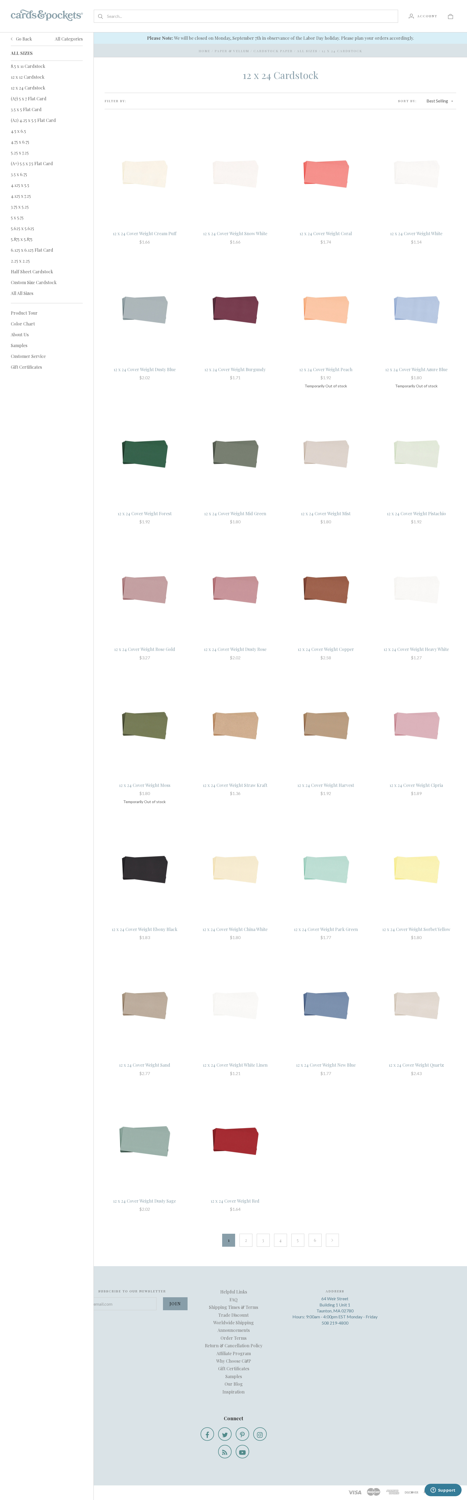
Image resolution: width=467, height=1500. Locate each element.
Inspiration (233, 1392)
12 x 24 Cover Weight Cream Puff (144, 233)
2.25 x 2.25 (20, 261)
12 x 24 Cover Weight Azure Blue (416, 369)
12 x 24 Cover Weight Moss (144, 785)
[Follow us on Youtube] (242, 1451)
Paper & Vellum (232, 51)
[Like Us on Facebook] (207, 1434)
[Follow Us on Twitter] (225, 1434)
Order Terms (233, 1338)
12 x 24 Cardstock (28, 88)
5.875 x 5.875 (21, 239)
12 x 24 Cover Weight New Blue (326, 1065)
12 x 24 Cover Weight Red (235, 1201)
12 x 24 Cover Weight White (416, 233)
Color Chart (23, 324)
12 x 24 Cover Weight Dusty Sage (144, 1201)
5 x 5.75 (17, 217)
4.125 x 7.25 (21, 196)
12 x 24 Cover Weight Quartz (416, 1065)
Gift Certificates (26, 367)
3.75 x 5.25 (20, 206)
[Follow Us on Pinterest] (242, 1434)
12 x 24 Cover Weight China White (235, 929)
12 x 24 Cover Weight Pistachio (416, 513)
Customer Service (28, 356)
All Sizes (307, 51)
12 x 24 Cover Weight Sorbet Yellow (416, 929)
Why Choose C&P (233, 1361)
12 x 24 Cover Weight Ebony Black (144, 929)
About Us (20, 334)
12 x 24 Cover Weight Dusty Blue (145, 369)
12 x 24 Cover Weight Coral (325, 233)
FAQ (233, 1299)
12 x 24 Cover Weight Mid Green (235, 513)
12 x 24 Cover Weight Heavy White (416, 649)
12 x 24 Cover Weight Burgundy (235, 369)
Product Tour (24, 313)
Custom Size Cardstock (33, 282)
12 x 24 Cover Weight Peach (325, 369)
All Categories (69, 39)
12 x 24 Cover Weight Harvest (325, 785)
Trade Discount (233, 1315)
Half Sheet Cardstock (32, 271)
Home (204, 51)
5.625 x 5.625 (22, 228)
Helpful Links (233, 1292)
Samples (19, 345)
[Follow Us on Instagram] (260, 1434)
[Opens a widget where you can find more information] (443, 1490)
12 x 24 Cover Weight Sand (144, 1065)
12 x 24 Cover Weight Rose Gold (144, 649)
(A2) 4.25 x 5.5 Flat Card (33, 120)
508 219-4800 (335, 1322)
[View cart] (450, 16)
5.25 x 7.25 (20, 152)
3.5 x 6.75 (19, 174)
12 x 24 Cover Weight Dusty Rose (235, 649)
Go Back (23, 39)
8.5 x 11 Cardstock (28, 66)
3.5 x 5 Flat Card (26, 109)
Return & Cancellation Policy (233, 1345)
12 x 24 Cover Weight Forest (145, 513)
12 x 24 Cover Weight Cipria (416, 785)
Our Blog (234, 1384)
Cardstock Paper (273, 51)
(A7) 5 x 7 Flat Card (28, 98)
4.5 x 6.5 (18, 131)
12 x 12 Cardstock (27, 77)
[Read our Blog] (225, 1451)
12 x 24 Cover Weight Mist (326, 513)
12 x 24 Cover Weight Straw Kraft (235, 785)
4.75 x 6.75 (20, 142)
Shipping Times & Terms (233, 1307)
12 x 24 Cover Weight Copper (326, 649)
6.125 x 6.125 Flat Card (32, 250)
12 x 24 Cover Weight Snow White (235, 233)
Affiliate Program (233, 1353)
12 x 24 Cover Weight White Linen (235, 1065)
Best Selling (437, 100)
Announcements (234, 1330)
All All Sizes (22, 293)
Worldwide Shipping (233, 1322)
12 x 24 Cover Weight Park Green (326, 929)
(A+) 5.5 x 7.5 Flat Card (32, 163)
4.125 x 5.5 (20, 185)
